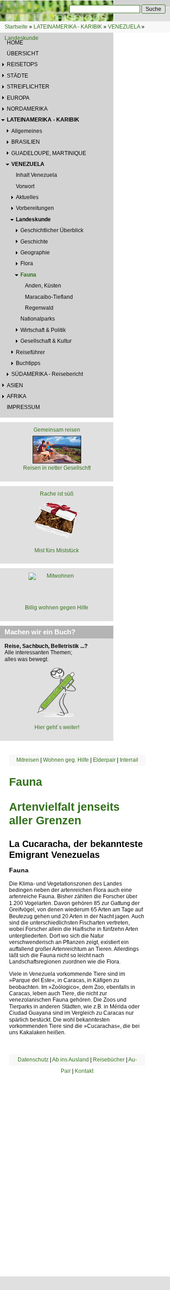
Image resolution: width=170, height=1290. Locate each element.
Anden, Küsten (43, 285)
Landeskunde (22, 38)
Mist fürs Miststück (56, 550)
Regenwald (39, 308)
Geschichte (34, 242)
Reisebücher (109, 1059)
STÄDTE (17, 76)
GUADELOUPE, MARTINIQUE (48, 153)
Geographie (35, 252)
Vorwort (25, 186)
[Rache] (56, 519)
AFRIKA (16, 396)
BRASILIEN (25, 142)
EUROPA (18, 98)
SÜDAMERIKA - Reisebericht (47, 374)
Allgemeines (26, 131)
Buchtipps (28, 363)
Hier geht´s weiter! (56, 727)
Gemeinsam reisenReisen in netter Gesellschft (57, 449)
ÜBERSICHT (23, 53)
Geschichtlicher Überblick (51, 230)
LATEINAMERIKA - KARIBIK (68, 27)
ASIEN (15, 385)
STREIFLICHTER (28, 86)
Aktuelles (27, 197)
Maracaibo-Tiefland (49, 297)
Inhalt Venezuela (36, 175)
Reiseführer (30, 352)
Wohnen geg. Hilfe (66, 760)
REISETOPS (22, 64)
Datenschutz (33, 1059)
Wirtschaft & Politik (43, 330)
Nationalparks (37, 319)
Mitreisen (27, 760)
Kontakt (84, 1071)
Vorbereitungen (35, 208)
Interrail (129, 760)
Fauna (28, 275)
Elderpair (104, 760)
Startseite (16, 27)
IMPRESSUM (23, 407)
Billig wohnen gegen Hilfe (56, 607)
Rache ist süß (56, 494)
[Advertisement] (85, 1164)
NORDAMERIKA (27, 109)
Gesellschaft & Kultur (46, 341)
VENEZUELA (124, 27)
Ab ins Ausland (70, 1059)
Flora (26, 263)
